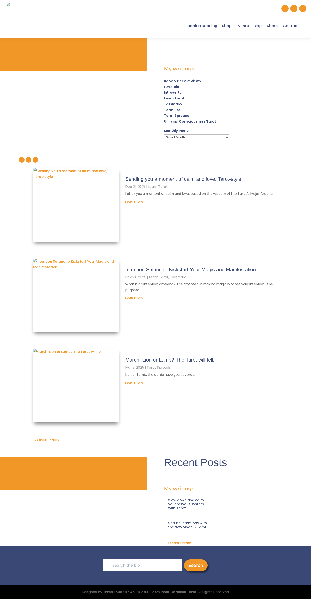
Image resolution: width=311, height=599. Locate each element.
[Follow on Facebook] (293, 8)
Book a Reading (202, 25)
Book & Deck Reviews (182, 81)
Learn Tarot (174, 98)
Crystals (171, 86)
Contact (291, 25)
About (272, 25)
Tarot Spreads (176, 115)
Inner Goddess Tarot (179, 591)
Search (195, 565)
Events (242, 25)
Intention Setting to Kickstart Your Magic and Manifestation (190, 269)
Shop (227, 25)
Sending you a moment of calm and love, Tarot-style (183, 179)
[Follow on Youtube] (302, 8)
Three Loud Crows (119, 591)
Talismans (173, 104)
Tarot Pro (172, 109)
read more (134, 201)
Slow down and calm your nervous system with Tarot (186, 504)
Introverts (172, 92)
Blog (257, 25)
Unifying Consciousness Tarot (190, 121)
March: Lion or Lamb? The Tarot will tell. (170, 360)
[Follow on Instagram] (285, 8)
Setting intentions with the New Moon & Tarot (187, 525)
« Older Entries (47, 440)
